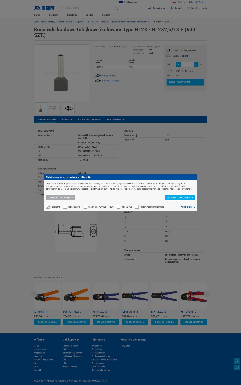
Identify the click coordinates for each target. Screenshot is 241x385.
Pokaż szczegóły (187, 206)
